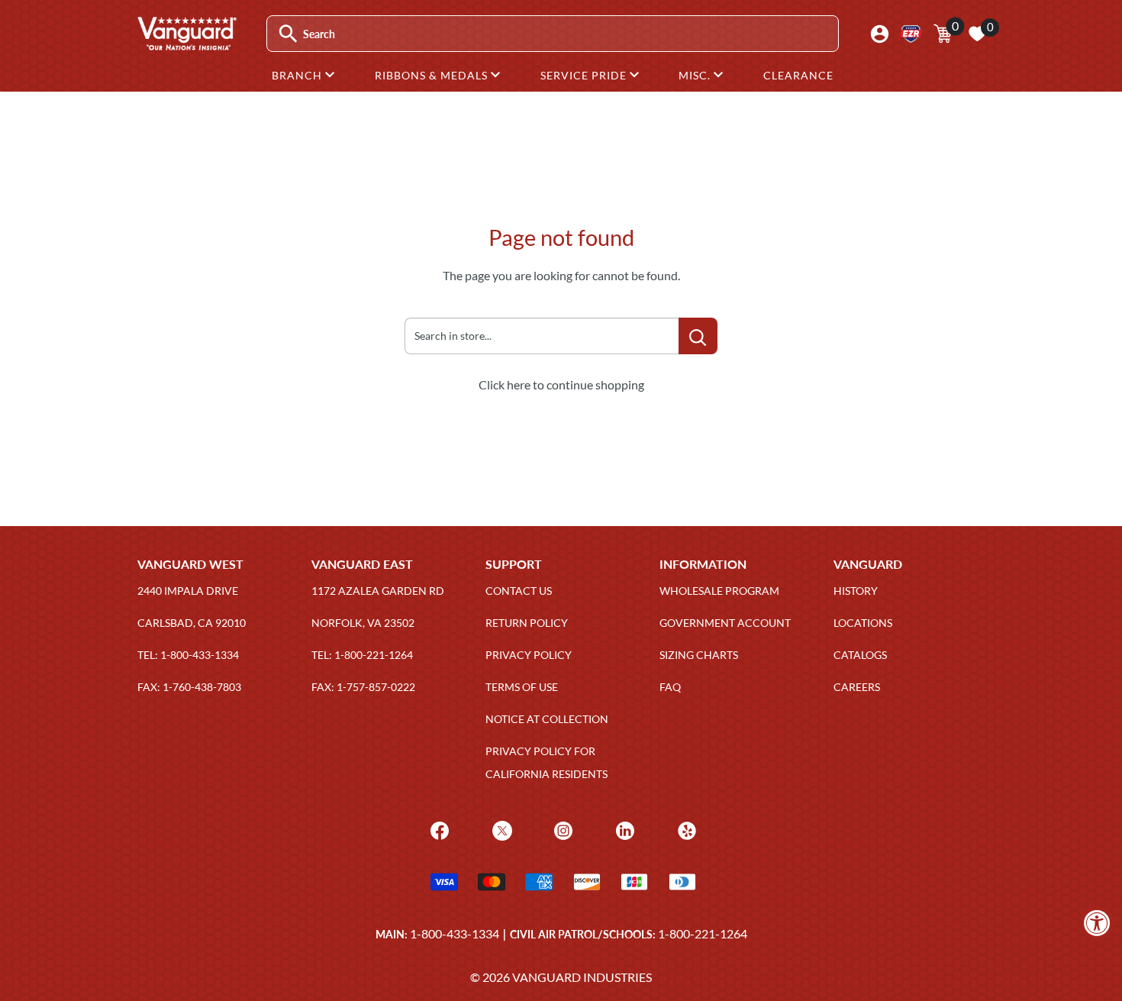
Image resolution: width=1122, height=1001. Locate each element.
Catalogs (860, 654)
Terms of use (521, 686)
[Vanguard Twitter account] (500, 828)
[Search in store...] (698, 336)
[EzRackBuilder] (911, 34)
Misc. (696, 75)
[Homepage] (186, 45)
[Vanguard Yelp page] (685, 828)
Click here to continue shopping (561, 384)
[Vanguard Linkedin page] (623, 828)
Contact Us (518, 590)
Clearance (798, 75)
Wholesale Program (719, 590)
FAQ (670, 686)
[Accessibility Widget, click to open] (1097, 923)
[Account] (879, 34)
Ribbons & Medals (433, 75)
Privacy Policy (528, 654)
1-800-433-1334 (454, 933)
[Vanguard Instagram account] (561, 828)
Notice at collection (546, 718)
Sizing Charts (698, 654)
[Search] (288, 34)
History (855, 590)
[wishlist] (977, 33)
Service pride (585, 75)
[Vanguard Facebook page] (438, 828)
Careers (856, 686)
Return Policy (526, 622)
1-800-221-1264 (702, 933)
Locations (862, 622)
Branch (298, 75)
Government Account (725, 622)
